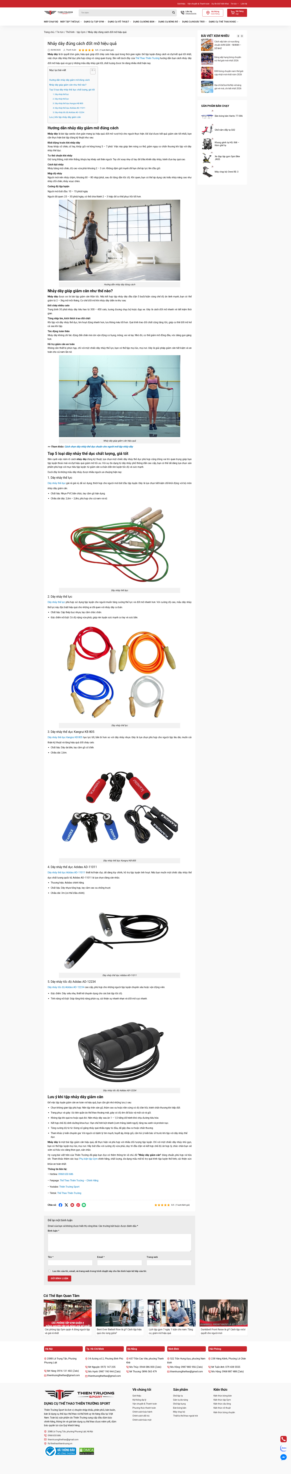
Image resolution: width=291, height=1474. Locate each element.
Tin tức (234, 4)
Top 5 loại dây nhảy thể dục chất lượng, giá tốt (72, 89)
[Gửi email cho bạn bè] (72, 1205)
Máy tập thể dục (70, 21)
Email (101, 1257)
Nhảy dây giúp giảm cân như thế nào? (67, 85)
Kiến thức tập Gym (222, 1400)
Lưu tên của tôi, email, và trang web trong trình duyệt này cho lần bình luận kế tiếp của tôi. (99, 1271)
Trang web (152, 1257)
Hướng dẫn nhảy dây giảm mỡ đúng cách (69, 80)
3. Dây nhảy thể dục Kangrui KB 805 (68, 103)
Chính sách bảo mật (141, 1420)
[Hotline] (280, 1439)
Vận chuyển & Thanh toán (198, 4)
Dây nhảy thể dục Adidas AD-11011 (66, 872)
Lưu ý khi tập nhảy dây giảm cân (65, 117)
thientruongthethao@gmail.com (63, 1439)
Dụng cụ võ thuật (118, 21)
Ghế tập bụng (179, 1404)
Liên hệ (244, 4)
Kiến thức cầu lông (222, 1404)
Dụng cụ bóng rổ (168, 21)
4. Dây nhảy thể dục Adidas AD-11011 (69, 108)
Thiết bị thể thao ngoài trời (185, 1416)
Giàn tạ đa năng (180, 1400)
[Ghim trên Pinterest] (78, 1205)
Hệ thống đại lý (139, 1400)
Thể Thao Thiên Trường (147, 58)
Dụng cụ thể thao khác (222, 21)
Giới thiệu (181, 4)
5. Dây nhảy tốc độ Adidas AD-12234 (68, 112)
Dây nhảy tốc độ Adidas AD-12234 (66, 987)
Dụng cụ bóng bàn (143, 21)
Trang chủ (49, 32)
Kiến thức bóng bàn (223, 1395)
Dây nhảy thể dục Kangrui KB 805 (65, 737)
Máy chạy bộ (51, 21)
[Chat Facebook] (280, 1457)
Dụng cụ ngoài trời (193, 21)
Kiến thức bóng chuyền (224, 1412)
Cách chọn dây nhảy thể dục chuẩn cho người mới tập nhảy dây (99, 446)
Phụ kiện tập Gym (88, 1158)
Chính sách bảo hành (142, 1412)
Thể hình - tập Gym (75, 32)
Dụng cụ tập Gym (94, 21)
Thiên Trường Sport (69, 1186)
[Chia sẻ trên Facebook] (60, 1205)
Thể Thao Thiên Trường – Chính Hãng (79, 1180)
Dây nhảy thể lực (56, 602)
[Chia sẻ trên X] (66, 1205)
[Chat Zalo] (280, 1448)
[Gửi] (173, 12)
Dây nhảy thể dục (57, 483)
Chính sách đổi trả (140, 1416)
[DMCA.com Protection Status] (86, 1451)
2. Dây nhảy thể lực (61, 99)
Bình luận (53, 1231)
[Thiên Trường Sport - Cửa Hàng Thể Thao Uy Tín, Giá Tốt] (59, 13)
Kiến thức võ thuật (222, 1408)
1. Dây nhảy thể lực (61, 94)
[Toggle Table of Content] (91, 72)
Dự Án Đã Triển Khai (220, 4)
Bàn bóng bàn (179, 1408)
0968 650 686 (65, 1174)
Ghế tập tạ (178, 1395)
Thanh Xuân (71, 50)
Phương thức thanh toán (144, 1408)
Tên (51, 1257)
